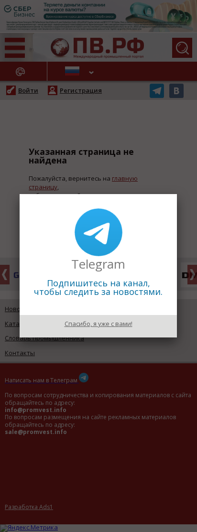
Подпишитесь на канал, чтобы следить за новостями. (98, 287)
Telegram (98, 263)
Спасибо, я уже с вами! (98, 323)
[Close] (177, 194)
